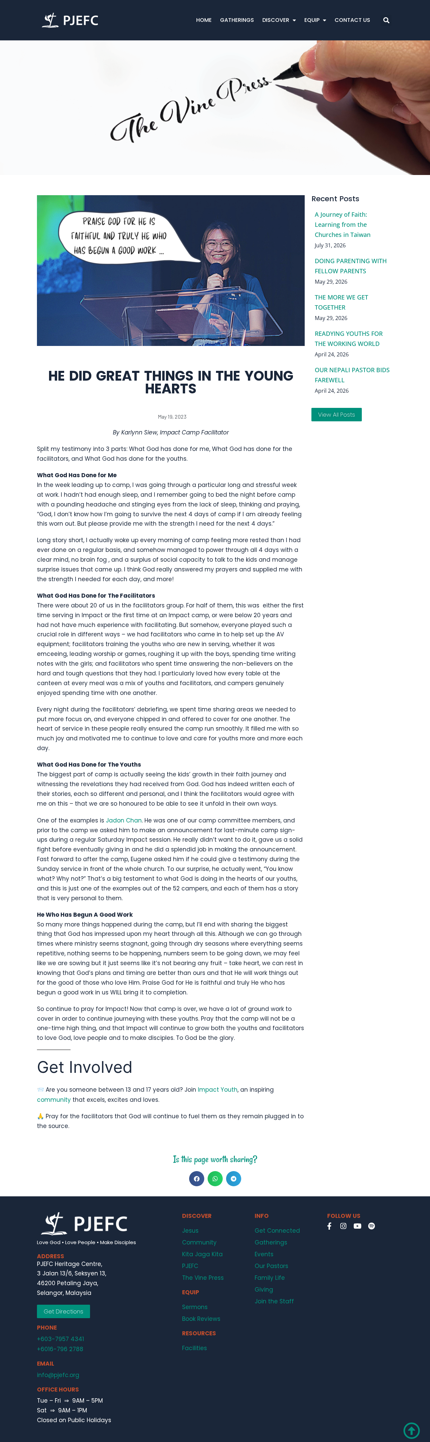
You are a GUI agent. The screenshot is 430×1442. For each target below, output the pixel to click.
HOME (204, 20)
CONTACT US (352, 20)
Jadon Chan (124, 820)
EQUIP (311, 20)
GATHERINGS (237, 20)
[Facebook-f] (329, 1226)
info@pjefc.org (58, 1375)
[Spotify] (371, 1226)
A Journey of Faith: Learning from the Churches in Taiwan (343, 224)
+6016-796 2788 (60, 1349)
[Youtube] (357, 1226)
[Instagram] (343, 1226)
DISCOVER (275, 20)
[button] (386, 20)
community (54, 1100)
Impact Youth (218, 1090)
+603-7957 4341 (60, 1339)
